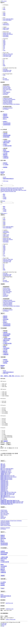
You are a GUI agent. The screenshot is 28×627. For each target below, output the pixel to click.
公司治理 (5, 153)
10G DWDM (5, 425)
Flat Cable (5, 69)
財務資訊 (5, 163)
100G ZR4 (4, 394)
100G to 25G (6, 29)
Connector (3, 499)
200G (4, 15)
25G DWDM (5, 413)
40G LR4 (4, 401)
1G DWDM (4, 439)
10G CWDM (5, 423)
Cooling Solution (4, 511)
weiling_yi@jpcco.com (10, 619)
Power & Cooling (6, 87)
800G (4, 9)
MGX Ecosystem (6, 88)
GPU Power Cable (7, 56)
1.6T (4, 8)
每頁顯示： (3, 444)
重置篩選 (6, 441)
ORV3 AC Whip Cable (8, 53)
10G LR (4, 418)
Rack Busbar (5, 36)
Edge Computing (6, 92)
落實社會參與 (6, 142)
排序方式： (3, 442)
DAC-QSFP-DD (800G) (8, 18)
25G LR (4, 407)
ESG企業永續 (3, 328)
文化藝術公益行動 (7, 145)
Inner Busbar (5, 35)
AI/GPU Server (6, 86)
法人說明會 (5, 164)
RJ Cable (5, 78)
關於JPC (5, 118)
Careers (2, 173)
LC (3, 59)
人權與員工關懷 (6, 141)
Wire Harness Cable (7, 55)
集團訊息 (5, 114)
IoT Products (5, 109)
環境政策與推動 (6, 135)
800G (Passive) (6, 472)
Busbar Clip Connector (8, 34)
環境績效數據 (6, 136)
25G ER (4, 409)
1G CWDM (4, 438)
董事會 (4, 150)
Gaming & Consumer (7, 98)
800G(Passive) (6, 24)
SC (3, 61)
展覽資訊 (5, 115)
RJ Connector (6, 79)
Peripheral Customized (7, 107)
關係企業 (2, 368)
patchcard (5, 495)
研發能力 (5, 121)
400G (4, 14)
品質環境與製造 (6, 124)
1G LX (3, 430)
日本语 (4, 198)
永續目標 (5, 133)
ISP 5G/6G (5, 94)
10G (4, 48)
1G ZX (3, 433)
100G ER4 (4, 393)
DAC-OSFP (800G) (7, 20)
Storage (4, 90)
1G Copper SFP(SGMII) (7, 437)
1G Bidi (3, 434)
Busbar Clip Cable (7, 32)
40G (4, 45)
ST (3, 62)
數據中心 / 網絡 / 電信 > (9, 376)
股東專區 (5, 167)
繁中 (4, 194)
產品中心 (2, 214)
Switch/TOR (5, 93)
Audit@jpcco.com (9, 608)
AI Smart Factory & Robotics (9, 99)
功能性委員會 (6, 151)
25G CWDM (5, 411)
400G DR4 (4, 386)
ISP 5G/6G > (18, 376)
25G (4, 46)
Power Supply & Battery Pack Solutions (11, 104)
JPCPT (4, 177)
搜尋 (2, 441)
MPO (4, 65)
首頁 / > (2, 376)
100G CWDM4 (5, 395)
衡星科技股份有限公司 (8, 178)
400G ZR (4, 385)
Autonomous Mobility (7, 101)
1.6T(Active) (5, 23)
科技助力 (5, 144)
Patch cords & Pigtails (8, 496)
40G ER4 (4, 402)
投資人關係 (3, 357)
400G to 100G (6, 28)
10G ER (4, 419)
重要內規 (5, 154)
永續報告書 (5, 157)
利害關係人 (5, 156)
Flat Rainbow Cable (7, 70)
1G (3, 49)
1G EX (3, 431)
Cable (2, 498)
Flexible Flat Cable (7, 71)
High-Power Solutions (7, 100)
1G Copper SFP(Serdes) (7, 435)
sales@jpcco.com (9, 603)
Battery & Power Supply (6, 525)
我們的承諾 (5, 117)
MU (4, 64)
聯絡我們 (3, 172)
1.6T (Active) (6, 470)
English (4, 197)
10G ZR (4, 421)
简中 (4, 195)
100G (4, 44)
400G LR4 (4, 384)
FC (3, 63)
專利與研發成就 (6, 123)
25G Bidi (4, 410)
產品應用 (2, 284)
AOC (4, 50)
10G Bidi (4, 422)
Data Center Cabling (7, 89)
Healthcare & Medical (7, 102)
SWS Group (5, 181)
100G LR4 (4, 391)
